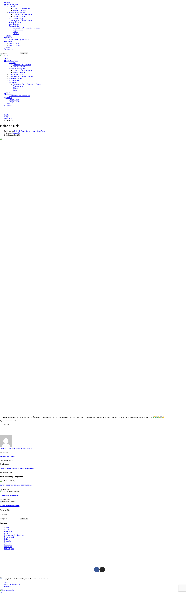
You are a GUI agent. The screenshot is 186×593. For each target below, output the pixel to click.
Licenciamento (14, 24)
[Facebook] (5, 426)
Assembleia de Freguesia (17, 12)
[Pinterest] (5, 432)
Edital (6, 539)
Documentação (14, 26)
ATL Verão (8, 529)
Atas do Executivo (19, 10)
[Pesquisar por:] (10, 53)
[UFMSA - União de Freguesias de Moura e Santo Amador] (4, 55)
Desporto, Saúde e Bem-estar (14, 535)
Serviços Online (14, 45)
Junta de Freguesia (12, 5)
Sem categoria (9, 549)
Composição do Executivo (22, 8)
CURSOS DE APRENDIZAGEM (9, 495)
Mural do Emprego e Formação (19, 39)
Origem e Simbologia (16, 18)
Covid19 (7, 533)
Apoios (8, 36)
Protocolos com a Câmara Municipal (21, 20)
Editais (15, 32)
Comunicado (8, 531)
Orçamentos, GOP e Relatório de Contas (26, 28)
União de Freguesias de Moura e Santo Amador (30, 131)
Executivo (12, 6)
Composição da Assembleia (22, 14)
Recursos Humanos (15, 22)
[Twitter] (5, 430)
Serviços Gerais (14, 43)
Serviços (9, 41)
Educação (7, 541)
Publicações (8, 547)
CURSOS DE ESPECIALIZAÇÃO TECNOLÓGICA (15, 485)
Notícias (8, 47)
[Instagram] (102, 569)
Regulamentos (18, 30)
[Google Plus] (5, 428)
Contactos (9, 49)
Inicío (8, 3)
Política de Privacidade (12, 584)
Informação (16, 133)
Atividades (9, 38)
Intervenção (8, 545)
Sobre (6, 582)
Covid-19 (16, 34)
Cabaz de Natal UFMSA (7, 456)
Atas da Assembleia (19, 16)
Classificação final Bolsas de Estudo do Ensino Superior (17, 468)
